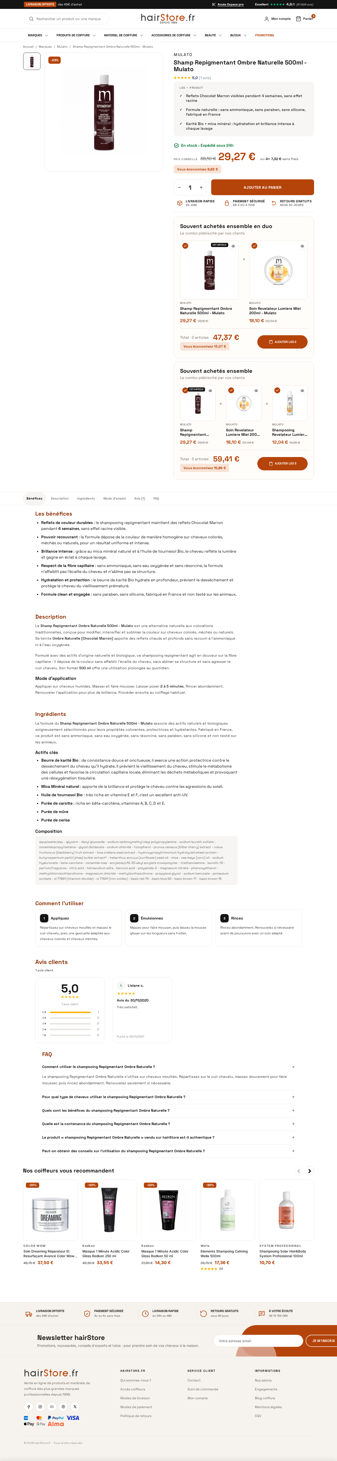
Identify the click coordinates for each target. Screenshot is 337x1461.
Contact (194, 1380)
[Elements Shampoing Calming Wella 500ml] (227, 1210)
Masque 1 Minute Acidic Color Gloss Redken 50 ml (164, 1253)
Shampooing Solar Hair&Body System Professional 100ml (283, 1253)
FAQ (156, 498)
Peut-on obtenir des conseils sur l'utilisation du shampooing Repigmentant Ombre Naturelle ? (168, 1151)
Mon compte (197, 1398)
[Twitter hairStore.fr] (75, 1406)
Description (60, 498)
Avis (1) (139, 498)
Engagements (266, 1389)
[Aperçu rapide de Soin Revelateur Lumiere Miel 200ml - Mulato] (302, 246)
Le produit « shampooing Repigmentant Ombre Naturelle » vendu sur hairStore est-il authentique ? (168, 1137)
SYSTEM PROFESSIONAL (280, 1246)
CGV (258, 1416)
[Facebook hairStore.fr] (28, 1406)
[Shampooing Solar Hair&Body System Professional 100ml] (286, 1210)
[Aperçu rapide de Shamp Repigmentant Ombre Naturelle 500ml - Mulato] (233, 246)
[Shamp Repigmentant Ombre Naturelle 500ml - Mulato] (209, 270)
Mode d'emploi (114, 498)
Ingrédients (86, 498)
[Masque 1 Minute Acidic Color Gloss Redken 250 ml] (109, 1210)
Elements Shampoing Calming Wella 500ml (224, 1253)
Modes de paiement (136, 1407)
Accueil (28, 47)
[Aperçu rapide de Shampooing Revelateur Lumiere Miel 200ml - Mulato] (302, 390)
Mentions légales (268, 1407)
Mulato (62, 47)
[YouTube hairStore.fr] (51, 1406)
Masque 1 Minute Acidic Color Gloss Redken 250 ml (106, 1253)
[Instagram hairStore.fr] (40, 1406)
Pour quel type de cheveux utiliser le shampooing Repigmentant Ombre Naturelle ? (168, 1097)
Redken (88, 1246)
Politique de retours (135, 1416)
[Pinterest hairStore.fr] (63, 1406)
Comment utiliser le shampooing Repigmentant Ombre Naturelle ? (168, 1067)
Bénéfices (34, 498)
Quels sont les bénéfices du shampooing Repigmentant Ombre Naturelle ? (168, 1110)
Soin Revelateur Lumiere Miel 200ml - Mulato (275, 310)
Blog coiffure (265, 1398)
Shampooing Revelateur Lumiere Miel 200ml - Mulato (290, 432)
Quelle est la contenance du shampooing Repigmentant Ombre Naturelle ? (168, 1124)
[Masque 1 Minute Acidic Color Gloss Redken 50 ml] (168, 1210)
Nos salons (263, 1380)
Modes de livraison (135, 1398)
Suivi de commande (202, 1389)
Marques (45, 47)
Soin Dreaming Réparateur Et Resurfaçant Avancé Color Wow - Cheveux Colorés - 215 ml (50, 1253)
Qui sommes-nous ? (135, 1380)
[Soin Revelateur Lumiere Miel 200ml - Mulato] (278, 270)
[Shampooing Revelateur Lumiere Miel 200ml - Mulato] (289, 402)
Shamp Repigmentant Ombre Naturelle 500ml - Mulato (206, 310)
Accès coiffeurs (132, 1389)
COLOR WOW (34, 1246)
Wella (205, 1246)
